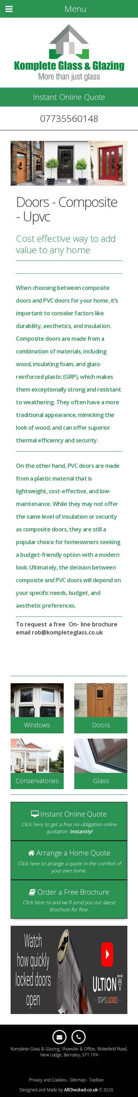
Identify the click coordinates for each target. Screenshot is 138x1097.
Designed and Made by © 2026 (66, 1090)
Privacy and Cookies (47, 1080)
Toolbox (96, 1080)
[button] (19, 163)
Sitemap (78, 1080)
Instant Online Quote (69, 96)
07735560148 (69, 118)
